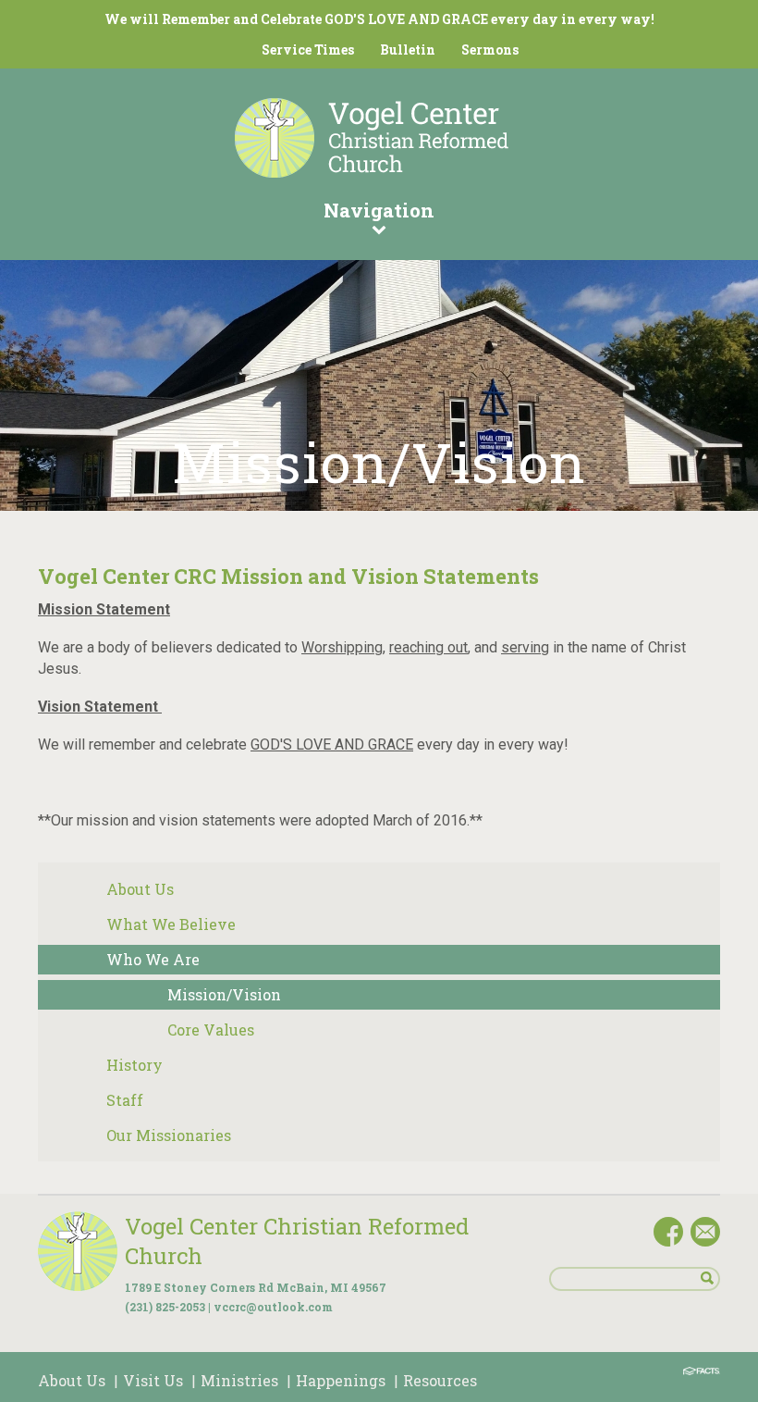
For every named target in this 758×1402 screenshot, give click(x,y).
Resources (440, 1380)
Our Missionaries (168, 1135)
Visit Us (153, 1380)
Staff (124, 1100)
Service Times (308, 49)
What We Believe (171, 924)
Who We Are (153, 959)
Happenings (340, 1380)
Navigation (379, 210)
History (134, 1064)
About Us (140, 889)
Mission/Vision (224, 994)
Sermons (490, 49)
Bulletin (407, 49)
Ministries (239, 1380)
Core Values (210, 1029)
